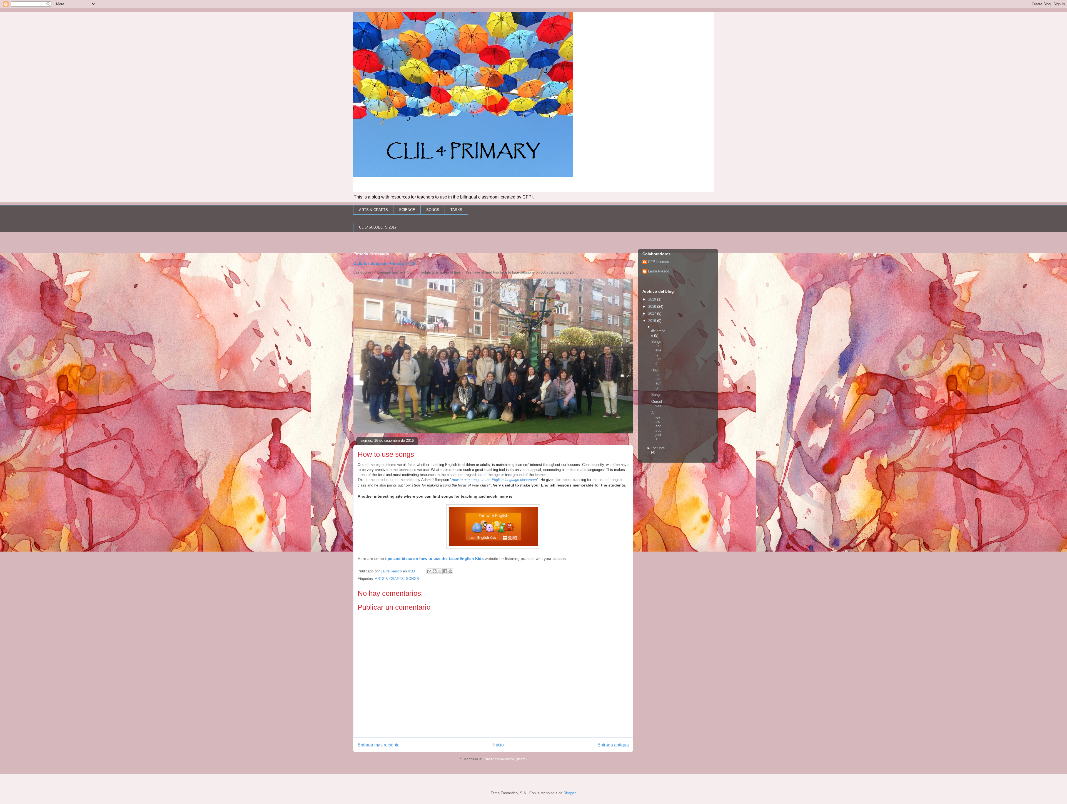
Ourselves (656, 403)
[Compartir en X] (440, 571)
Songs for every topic (656, 352)
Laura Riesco (658, 271)
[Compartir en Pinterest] (450, 571)
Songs (656, 395)
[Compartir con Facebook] (445, 571)
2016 (652, 321)
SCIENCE (407, 210)
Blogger (569, 793)
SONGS (432, 210)
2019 (652, 299)
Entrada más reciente (379, 745)
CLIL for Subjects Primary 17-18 (384, 263)
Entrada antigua (613, 745)
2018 (652, 306)
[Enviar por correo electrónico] (429, 571)
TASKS (456, 210)
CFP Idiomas (658, 262)
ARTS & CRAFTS (373, 210)
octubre (659, 448)
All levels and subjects (656, 426)
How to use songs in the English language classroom (494, 480)
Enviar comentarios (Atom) (505, 759)
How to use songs (656, 378)
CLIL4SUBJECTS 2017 (378, 227)
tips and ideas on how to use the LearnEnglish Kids (434, 558)
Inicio (498, 745)
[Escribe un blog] (434, 571)
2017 (652, 313)
